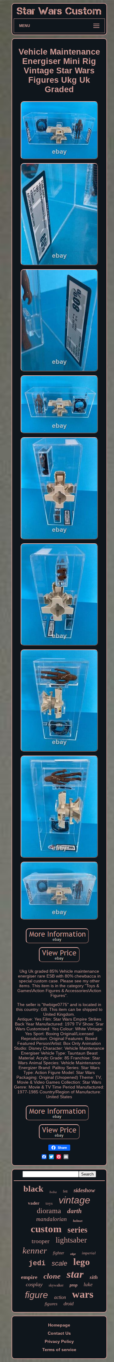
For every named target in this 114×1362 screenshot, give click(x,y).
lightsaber (71, 1240)
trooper (41, 1241)
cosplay (34, 1284)
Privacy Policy (59, 1341)
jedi (37, 1263)
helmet (77, 1221)
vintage (74, 1200)
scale (59, 1263)
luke (88, 1284)
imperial (89, 1253)
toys (49, 1203)
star (75, 1274)
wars (82, 1294)
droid (69, 1303)
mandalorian (51, 1219)
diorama (49, 1211)
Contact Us (59, 1333)
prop (74, 1285)
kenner (34, 1250)
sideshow (84, 1190)
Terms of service (59, 1349)
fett (65, 1191)
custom (46, 1228)
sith (94, 1277)
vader (34, 1203)
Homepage (59, 1325)
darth (74, 1211)
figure (36, 1295)
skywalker (56, 1285)
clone (51, 1276)
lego (81, 1261)
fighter (58, 1253)
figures (51, 1303)
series (77, 1229)
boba (53, 1192)
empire (29, 1277)
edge (73, 1254)
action (60, 1297)
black (33, 1188)
